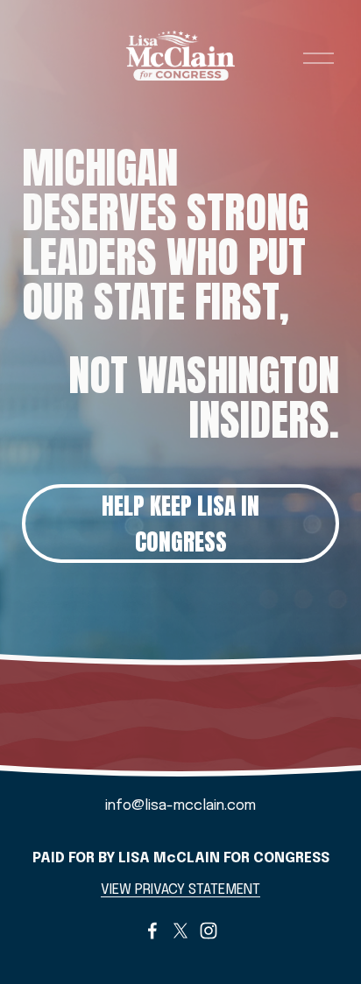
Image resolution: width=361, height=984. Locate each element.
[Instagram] (208, 930)
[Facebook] (152, 930)
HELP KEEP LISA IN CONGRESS (180, 523)
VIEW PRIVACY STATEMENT (180, 889)
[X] (180, 930)
